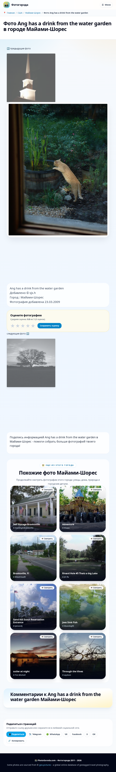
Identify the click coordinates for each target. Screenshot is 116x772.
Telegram (35, 734)
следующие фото (16, 333)
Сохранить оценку (49, 325)
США (20, 12)
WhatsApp (53, 734)
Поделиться (16, 734)
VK (66, 734)
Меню (106, 4)
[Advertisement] (58, 260)
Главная (11, 12)
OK (94, 734)
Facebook (77, 734)
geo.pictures (45, 765)
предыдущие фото (20, 48)
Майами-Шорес (33, 12)
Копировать (16, 740)
